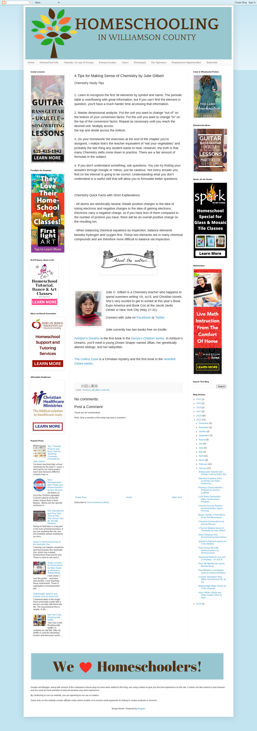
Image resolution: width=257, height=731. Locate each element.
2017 (199, 411)
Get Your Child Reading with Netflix (54, 617)
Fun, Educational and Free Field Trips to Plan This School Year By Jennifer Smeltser (56, 517)
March (202, 460)
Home (31, 62)
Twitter (159, 317)
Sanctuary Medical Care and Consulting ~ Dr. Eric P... (212, 558)
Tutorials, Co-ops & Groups (79, 62)
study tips (105, 390)
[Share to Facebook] (93, 386)
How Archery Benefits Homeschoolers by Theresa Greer (208, 550)
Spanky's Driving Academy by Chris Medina (212, 542)
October (203, 431)
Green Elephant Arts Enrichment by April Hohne (212, 536)
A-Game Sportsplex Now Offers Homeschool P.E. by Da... (212, 579)
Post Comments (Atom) (98, 502)
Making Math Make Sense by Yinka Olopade (212, 587)
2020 (199, 403)
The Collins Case (86, 359)
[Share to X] (89, 386)
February (203, 464)
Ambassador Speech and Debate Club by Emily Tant (45, 595)
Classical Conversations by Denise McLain (211, 522)
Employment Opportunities (186, 62)
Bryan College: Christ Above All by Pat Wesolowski (211, 516)
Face (140, 317)
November (204, 427)
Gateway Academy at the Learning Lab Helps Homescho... (210, 481)
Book (147, 317)
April (201, 456)
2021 (199, 399)
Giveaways (140, 62)
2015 (199, 420)
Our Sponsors (158, 62)
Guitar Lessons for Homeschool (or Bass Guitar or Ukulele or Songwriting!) (55, 568)
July (201, 443)
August (202, 439)
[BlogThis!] (86, 386)
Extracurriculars (107, 62)
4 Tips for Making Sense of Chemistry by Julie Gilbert (211, 529)
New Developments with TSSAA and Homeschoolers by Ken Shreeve (55, 485)
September (204, 435)
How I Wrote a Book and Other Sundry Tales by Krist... (210, 595)
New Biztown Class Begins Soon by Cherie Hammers (212, 571)
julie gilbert (96, 390)
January (203, 468)
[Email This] (83, 386)
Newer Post (80, 497)
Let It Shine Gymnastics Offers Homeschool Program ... (209, 499)
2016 (199, 416)
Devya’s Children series (147, 338)
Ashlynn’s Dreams (87, 338)
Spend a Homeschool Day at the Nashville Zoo (46, 543)
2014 (199, 604)
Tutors (125, 62)
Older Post (177, 497)
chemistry (86, 390)
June (201, 448)
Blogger (141, 708)
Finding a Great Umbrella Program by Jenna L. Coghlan (210, 490)
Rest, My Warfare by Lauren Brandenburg (211, 564)
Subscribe (211, 62)
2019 (199, 407)
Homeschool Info (49, 62)
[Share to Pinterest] (96, 386)
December (204, 423)
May (201, 452)
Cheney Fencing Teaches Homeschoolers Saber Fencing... (210, 508)
